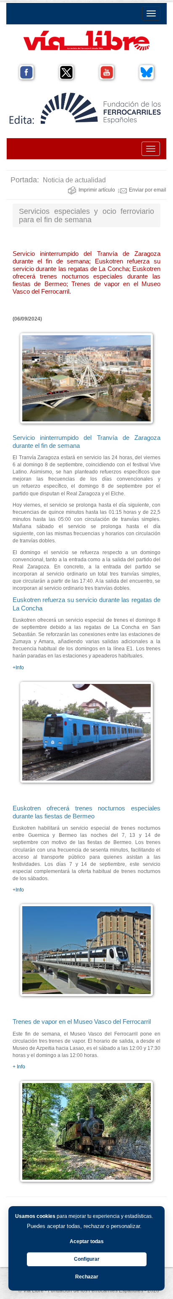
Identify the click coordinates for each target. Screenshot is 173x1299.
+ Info (19, 1067)
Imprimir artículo (97, 190)
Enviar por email (147, 190)
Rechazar (86, 1277)
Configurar (87, 1259)
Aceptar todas (87, 1241)
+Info (18, 668)
